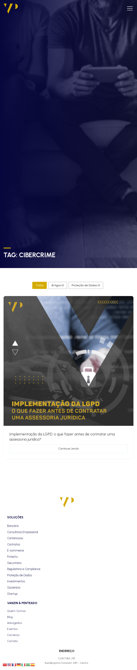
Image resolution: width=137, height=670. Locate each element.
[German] (19, 664)
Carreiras (13, 635)
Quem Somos (16, 611)
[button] (39, 285)
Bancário (13, 526)
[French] (14, 664)
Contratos (13, 544)
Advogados (14, 623)
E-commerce (15, 550)
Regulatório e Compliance (23, 569)
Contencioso (15, 538)
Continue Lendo (68, 448)
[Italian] (23, 664)
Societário (13, 587)
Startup (12, 593)
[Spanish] (33, 664)
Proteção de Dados (19, 575)
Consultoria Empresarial (22, 532)
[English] (9, 664)
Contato (12, 641)
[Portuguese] (28, 664)
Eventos (12, 629)
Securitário (14, 563)
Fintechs (12, 556)
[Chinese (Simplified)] (5, 664)
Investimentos (16, 581)
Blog (10, 617)
